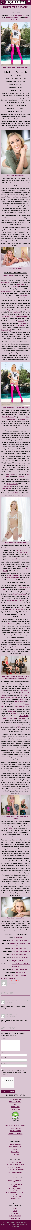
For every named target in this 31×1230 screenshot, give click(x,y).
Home (15, 1208)
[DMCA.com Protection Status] (15, 1115)
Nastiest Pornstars (15, 1134)
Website (4, 1063)
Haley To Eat (20, 284)
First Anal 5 (10, 474)
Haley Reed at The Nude (19, 975)
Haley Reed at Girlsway (19, 955)
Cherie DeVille (24, 716)
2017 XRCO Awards (22, 550)
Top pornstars (15, 1131)
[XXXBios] (15, 2)
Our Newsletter (15, 1216)
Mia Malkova (24, 419)
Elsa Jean (13, 718)
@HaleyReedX (19, 15)
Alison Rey (23, 323)
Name (3, 1052)
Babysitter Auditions (8, 417)
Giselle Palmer (13, 419)
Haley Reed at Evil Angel (19, 948)
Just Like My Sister (19, 702)
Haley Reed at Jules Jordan (20, 958)
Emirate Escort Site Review (15, 1185)
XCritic (19, 727)
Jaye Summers (5, 316)
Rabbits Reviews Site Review (15, 1181)
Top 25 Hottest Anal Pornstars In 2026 (15, 1197)
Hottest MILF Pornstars (14, 1170)
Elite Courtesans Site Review (15, 1189)
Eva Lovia (24, 559)
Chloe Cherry (24, 695)
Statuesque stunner (9, 275)
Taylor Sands (15, 493)
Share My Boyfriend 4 (12, 577)
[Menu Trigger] (28, 1)
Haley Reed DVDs (20, 972)
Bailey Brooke (15, 287)
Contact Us (15, 1213)
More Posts (13, 984)
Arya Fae (9, 828)
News (15, 1104)
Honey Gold (23, 552)
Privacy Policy (15, 1218)
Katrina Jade (22, 718)
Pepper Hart (21, 476)
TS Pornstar (15, 1109)
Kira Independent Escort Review (15, 1193)
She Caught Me (20, 706)
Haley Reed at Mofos (18, 961)
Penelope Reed (22, 316)
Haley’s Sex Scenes (12, 17)
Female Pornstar (9, 978)
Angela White (15, 559)
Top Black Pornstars (14, 1162)
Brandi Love (11, 711)
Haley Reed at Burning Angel (20, 940)
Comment (5, 1038)
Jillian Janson (25, 310)
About (15, 1211)
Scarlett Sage (22, 699)
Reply (28, 1000)
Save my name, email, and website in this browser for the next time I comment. (14, 1072)
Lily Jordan (14, 316)
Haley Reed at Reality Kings (20, 969)
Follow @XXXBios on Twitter (15, 1125)
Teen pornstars (15, 1128)
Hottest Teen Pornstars (15, 1165)
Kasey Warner (20, 325)
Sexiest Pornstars (14, 1167)
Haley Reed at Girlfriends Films (21, 951)
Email (3, 1057)
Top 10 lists (15, 1107)
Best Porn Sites (15, 1099)
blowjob (9, 310)
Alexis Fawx (23, 690)
